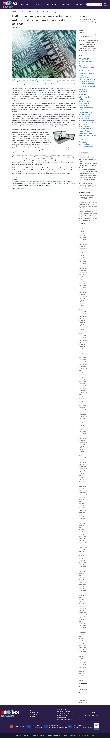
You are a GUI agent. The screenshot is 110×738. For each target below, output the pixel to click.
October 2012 (82, 566)
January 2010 (82, 628)
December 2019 (83, 386)
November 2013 (83, 543)
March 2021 (82, 355)
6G (91, 59)
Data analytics (84, 77)
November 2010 (83, 610)
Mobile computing (86, 107)
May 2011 (81, 599)
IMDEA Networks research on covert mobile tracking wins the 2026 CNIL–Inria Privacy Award (88, 34)
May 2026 (81, 231)
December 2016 (83, 462)
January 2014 (82, 538)
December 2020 (83, 362)
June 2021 (81, 349)
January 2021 (82, 359)
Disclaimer (55, 735)
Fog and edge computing (87, 81)
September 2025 (83, 248)
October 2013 (82, 545)
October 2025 (82, 246)
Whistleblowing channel (64, 719)
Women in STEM (83, 149)
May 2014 (81, 529)
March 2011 (82, 604)
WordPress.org (83, 702)
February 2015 (82, 510)
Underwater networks (84, 137)
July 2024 (81, 274)
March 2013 (82, 560)
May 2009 (81, 638)
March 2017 (82, 455)
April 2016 (81, 479)
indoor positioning (83, 89)
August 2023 (82, 298)
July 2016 (81, 473)
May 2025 (81, 255)
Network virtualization (86, 129)
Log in (80, 695)
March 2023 (82, 309)
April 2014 (81, 532)
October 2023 (82, 294)
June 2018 (81, 423)
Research (24, 4)
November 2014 (83, 516)
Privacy (88, 131)
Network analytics (84, 114)
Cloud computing (84, 71)
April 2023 (81, 307)
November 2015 (83, 490)
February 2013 (82, 562)
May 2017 (81, 451)
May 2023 (81, 305)
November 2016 (83, 464)
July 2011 (81, 595)
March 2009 (82, 643)
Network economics (84, 116)
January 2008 (82, 665)
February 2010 (82, 625)
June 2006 (81, 680)
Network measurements (86, 120)
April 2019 (81, 401)
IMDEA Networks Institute (48, 90)
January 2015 (82, 512)
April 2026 (81, 233)
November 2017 (83, 438)
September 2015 (83, 495)
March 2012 (82, 580)
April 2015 (81, 505)
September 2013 (83, 547)
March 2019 (82, 403)
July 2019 (81, 394)
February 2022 (82, 335)
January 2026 (82, 240)
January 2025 (82, 263)
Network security (84, 126)
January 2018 (82, 434)
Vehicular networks (84, 139)
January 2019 (82, 407)
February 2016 (82, 484)
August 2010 (82, 617)
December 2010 (83, 608)
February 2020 (82, 381)
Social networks (20, 191)
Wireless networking (87, 147)
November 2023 (83, 292)
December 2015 (83, 488)
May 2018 (81, 425)
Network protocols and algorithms (87, 123)
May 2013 (81, 556)
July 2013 (81, 551)
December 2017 (83, 436)
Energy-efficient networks (87, 79)
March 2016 (82, 481)
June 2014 (81, 527)
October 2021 (82, 344)
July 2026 (81, 226)
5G (80, 59)
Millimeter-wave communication (84, 104)
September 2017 (83, 442)
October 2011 (82, 590)
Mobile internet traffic (86, 112)
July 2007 (81, 671)
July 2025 (81, 250)
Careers (79, 4)
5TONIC (85, 59)
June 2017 (81, 449)
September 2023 (83, 296)
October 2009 (82, 632)
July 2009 (81, 636)
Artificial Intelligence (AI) (86, 62)
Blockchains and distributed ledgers (87, 68)
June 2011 (81, 597)
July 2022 (81, 325)
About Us (65, 4)
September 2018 (83, 416)
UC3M (57, 88)
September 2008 (83, 654)
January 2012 (82, 584)
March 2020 (82, 379)
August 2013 (82, 549)
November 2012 (83, 564)
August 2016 (82, 471)
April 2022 (81, 331)
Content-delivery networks (86, 73)
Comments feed (83, 700)
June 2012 (81, 575)
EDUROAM (34, 714)
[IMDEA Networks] (10, 4)
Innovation (84, 91)
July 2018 (81, 420)
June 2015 (81, 501)
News (23, 12)
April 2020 (81, 377)
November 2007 (83, 667)
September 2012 (83, 569)
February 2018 (82, 431)
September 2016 (83, 468)
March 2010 (82, 623)
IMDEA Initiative (88, 84)
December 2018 (83, 410)
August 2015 (82, 497)
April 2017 (81, 453)
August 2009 (82, 634)
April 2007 (81, 675)
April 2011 (81, 601)
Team (37, 4)
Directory (35, 712)
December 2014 (83, 514)
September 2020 (83, 368)
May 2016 (81, 477)
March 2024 (82, 283)
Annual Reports (62, 715)
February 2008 (82, 662)
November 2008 (83, 649)
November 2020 (83, 364)
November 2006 (83, 678)
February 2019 (82, 405)
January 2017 (82, 460)
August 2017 (82, 444)
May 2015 (81, 503)
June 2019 (81, 396)
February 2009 (82, 645)
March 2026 (82, 235)
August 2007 (82, 669)
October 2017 (82, 440)
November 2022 (83, 318)
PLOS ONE (34, 92)
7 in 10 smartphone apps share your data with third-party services (88, 206)
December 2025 (83, 242)
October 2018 (82, 414)
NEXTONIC (81, 131)
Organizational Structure (65, 713)
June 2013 (81, 553)
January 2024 (82, 287)
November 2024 (83, 268)
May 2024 (81, 279)
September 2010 (83, 614)
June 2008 (81, 656)
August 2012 (82, 571)
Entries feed (82, 698)
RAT (60, 735)
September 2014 (83, 521)
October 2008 (82, 652)
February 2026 (82, 237)
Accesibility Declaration (36, 735)
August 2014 (82, 523)
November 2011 (83, 588)
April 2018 (81, 427)
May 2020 (81, 375)
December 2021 (83, 340)
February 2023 (82, 311)
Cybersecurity (82, 75)
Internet (83, 94)
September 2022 (83, 322)
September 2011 (83, 593)
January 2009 (82, 647)
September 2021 (83, 346)
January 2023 (82, 314)
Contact (34, 710)
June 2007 (81, 673)
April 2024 (81, 281)
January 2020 (82, 383)
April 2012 (81, 577)
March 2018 (82, 429)
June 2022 (81, 327)
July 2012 (81, 573)
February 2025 (82, 261)
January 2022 (82, 338)
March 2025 (82, 259)
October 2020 (82, 366)
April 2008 (81, 660)
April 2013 (81, 558)
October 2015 (82, 492)
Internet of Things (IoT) (86, 98)
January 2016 (82, 486)
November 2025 (83, 244)
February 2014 (82, 536)
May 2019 (81, 399)
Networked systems (86, 118)
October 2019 (82, 390)
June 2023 (81, 303)
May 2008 (81, 658)
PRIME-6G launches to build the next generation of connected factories (88, 28)
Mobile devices (84, 110)
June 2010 (81, 621)
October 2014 (82, 519)
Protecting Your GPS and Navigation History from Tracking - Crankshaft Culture (88, 202)
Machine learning (85, 101)
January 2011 (82, 606)
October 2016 (82, 466)
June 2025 (81, 253)
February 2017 (82, 457)
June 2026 (81, 229)
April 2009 (81, 641)
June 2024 (81, 277)
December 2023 (83, 290)
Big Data (82, 66)
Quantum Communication (85, 133)
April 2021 (81, 353)
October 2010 (82, 612)
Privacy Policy (47, 735)
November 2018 (83, 412)
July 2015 (81, 499)
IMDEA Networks (88, 86)
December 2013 (83, 540)
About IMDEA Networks (64, 711)
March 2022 (82, 333)
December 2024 (83, 266)
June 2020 (81, 372)
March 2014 (82, 534)
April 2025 (81, 257)
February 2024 (82, 285)
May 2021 (81, 351)
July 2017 (81, 447)
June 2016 (81, 475)
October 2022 (82, 320)
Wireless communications (86, 143)
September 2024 (83, 272)
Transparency (61, 717)
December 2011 (83, 586)
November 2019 (83, 388)
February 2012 (82, 582)
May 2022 (81, 329)
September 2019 (83, 392)
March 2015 (82, 508)
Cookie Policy (65, 735)
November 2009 (83, 630)
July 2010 (81, 619)
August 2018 (82, 418)
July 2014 (81, 525)
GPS (80, 84)
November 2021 (83, 342)
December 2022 (83, 316)
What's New (51, 4)
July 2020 (81, 370)
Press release (83, 689)
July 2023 (81, 301)
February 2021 (82, 357)
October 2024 (82, 270)
